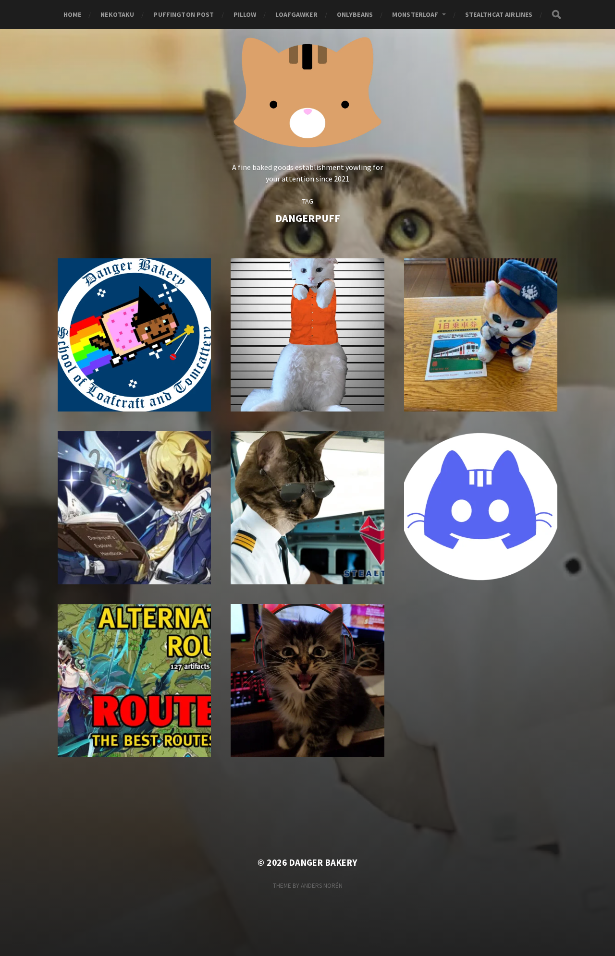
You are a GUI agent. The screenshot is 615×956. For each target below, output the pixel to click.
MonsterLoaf (415, 14)
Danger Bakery (323, 862)
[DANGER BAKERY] (307, 90)
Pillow (245, 14)
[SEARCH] (556, 14)
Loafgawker (296, 14)
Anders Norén (322, 886)
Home (72, 14)
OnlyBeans (355, 14)
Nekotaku (117, 14)
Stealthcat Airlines (499, 14)
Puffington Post (183, 14)
